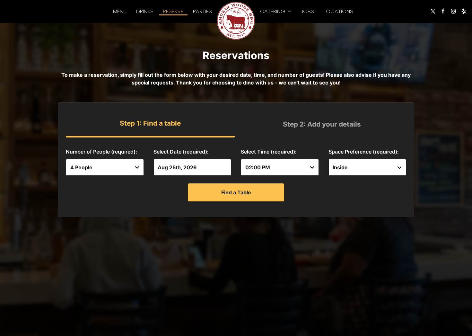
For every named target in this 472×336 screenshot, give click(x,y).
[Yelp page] (464, 11)
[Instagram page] (453, 11)
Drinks (144, 11)
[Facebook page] (443, 11)
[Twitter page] (433, 11)
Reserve (173, 11)
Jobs (307, 11)
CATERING (273, 11)
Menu (120, 11)
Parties (202, 11)
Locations (338, 11)
